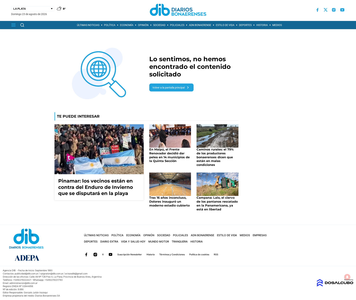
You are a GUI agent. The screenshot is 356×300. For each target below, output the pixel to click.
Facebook (86, 254)
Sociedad (159, 25)
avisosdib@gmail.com (76, 273)
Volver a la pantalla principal (168, 87)
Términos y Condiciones (172, 254)
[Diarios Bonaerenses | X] (325, 10)
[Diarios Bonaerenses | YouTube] (342, 9)
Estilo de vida (225, 25)
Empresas (260, 235)
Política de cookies (199, 254)
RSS (216, 254)
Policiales (177, 25)
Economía (126, 25)
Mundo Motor (158, 241)
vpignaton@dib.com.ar (51, 273)
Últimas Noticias (88, 25)
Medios (277, 25)
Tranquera (180, 241)
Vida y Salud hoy (133, 241)
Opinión (143, 25)
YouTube (110, 254)
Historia (262, 25)
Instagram (95, 254)
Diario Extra (109, 241)
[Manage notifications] (347, 277)
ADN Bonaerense (200, 25)
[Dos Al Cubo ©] (335, 285)
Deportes (245, 25)
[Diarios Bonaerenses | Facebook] (317, 10)
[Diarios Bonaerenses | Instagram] (334, 10)
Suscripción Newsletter (129, 254)
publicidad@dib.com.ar (26, 273)
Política (109, 25)
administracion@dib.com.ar (23, 283)
